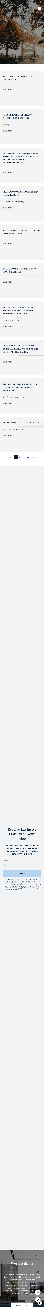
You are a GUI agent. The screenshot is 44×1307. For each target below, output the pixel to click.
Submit (22, 873)
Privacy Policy (14, 889)
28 (28, 457)
